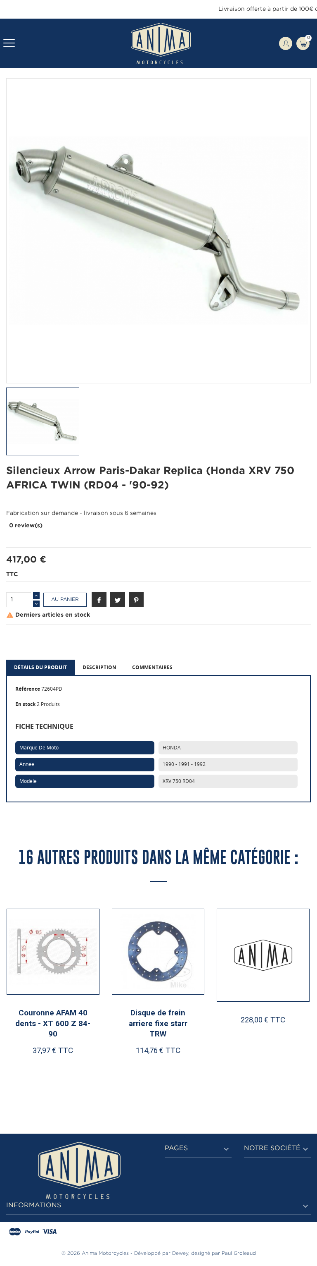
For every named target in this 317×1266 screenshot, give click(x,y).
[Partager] (99, 599)
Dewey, (180, 1253)
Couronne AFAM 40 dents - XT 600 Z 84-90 (52, 1023)
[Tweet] (117, 599)
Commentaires (152, 667)
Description (99, 667)
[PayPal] (32, 1232)
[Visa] (50, 1232)
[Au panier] (32, 1077)
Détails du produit (40, 667)
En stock (25, 704)
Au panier (65, 599)
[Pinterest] (136, 599)
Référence (27, 688)
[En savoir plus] (78, 1077)
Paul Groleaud (239, 1253)
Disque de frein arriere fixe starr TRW (158, 1023)
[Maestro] (15, 1232)
